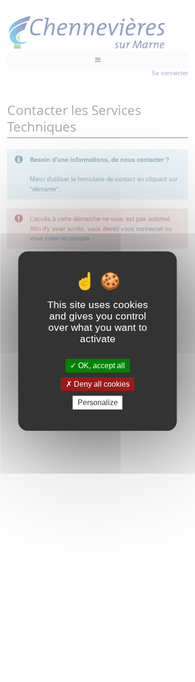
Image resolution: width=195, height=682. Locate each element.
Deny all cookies (101, 384)
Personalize (98, 403)
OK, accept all (100, 366)
